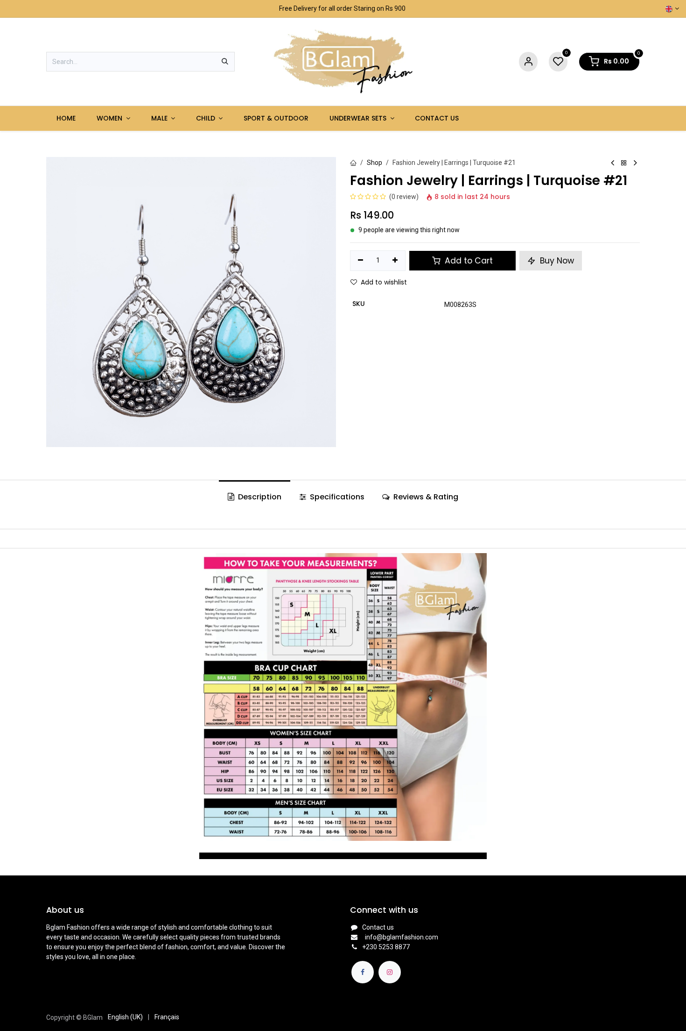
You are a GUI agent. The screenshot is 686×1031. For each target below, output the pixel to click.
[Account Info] (528, 62)
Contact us (378, 927)
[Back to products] (624, 163)
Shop (374, 162)
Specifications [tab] (336, 496)
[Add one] (395, 260)
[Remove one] (360, 260)
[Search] (225, 61)
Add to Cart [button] (467, 260)
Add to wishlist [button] (384, 282)
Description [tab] (258, 496)
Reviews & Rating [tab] (425, 496)
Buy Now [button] (556, 260)
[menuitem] (66, 118)
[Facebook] (362, 972)
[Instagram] (389, 972)
